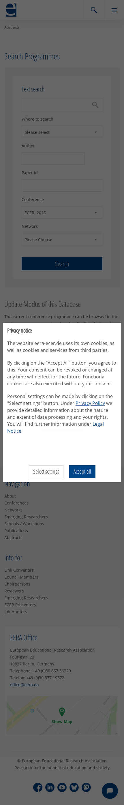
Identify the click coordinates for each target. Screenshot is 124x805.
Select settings (46, 471)
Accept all (82, 471)
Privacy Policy (90, 403)
